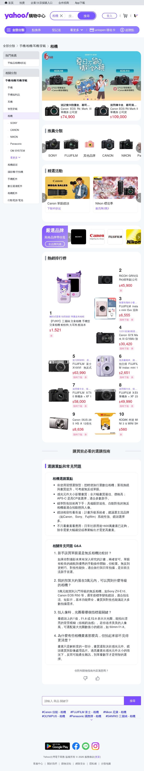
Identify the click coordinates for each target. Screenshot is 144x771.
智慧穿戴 (12, 108)
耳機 (10, 101)
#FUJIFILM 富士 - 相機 (84, 712)
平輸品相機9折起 (17, 62)
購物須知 (66, 763)
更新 (97, 756)
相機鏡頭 (12, 164)
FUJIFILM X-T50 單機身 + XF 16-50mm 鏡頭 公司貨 (82, 394)
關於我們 (52, 763)
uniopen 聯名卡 (105, 30)
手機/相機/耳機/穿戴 (16, 80)
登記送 (56, 30)
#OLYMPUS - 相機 (53, 716)
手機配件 (12, 179)
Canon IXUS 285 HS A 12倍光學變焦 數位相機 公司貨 (82, 421)
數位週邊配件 (15, 186)
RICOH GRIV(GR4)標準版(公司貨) (128, 277)
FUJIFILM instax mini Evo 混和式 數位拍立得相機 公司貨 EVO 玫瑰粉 (128, 308)
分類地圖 (106, 763)
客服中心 (38, 763)
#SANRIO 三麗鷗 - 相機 (120, 716)
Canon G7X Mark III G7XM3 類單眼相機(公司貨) (128, 337)
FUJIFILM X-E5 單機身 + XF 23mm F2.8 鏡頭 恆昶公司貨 (128, 394)
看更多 (74, 30)
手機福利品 (14, 94)
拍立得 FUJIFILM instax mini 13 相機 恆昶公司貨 (128, 365)
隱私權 (93, 763)
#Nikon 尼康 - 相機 (114, 712)
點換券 (36, 30)
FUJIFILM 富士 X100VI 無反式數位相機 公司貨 (82, 365)
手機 (10, 87)
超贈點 (129, 30)
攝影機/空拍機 (15, 171)
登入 (109, 16)
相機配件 (12, 193)
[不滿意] (85, 678)
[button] (44, 86)
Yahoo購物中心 (24, 15)
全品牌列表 (55, 244)
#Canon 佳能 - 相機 (54, 712)
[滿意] (97, 678)
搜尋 (132, 701)
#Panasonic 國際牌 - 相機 (85, 716)
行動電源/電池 (15, 200)
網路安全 (80, 763)
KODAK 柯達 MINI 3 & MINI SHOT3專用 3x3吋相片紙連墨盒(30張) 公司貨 (128, 421)
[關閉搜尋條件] (61, 15)
